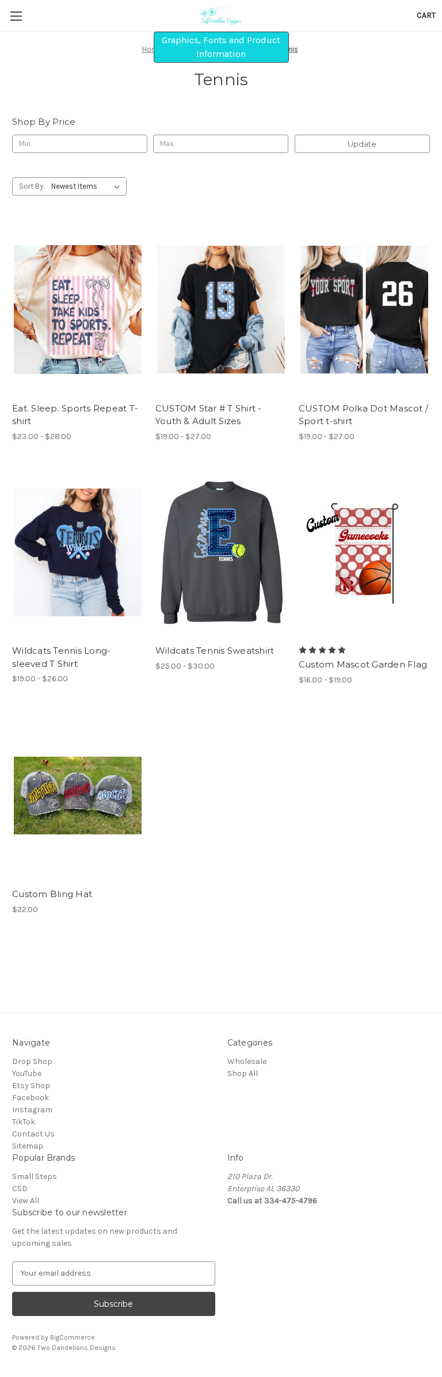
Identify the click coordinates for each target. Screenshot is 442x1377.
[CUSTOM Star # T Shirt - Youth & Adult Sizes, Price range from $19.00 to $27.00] (221, 310)
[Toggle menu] (16, 16)
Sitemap (27, 1146)
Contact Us (33, 1134)
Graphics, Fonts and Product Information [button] (221, 47)
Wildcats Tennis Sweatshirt (215, 650)
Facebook (30, 1098)
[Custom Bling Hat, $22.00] (78, 796)
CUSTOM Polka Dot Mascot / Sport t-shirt (363, 415)
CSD (20, 1188)
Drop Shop (32, 1061)
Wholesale (246, 1061)
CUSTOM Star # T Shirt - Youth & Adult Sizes (208, 415)
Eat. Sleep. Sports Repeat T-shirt (75, 415)
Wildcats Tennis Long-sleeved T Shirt (61, 657)
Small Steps (34, 1176)
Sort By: (32, 186)
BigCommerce (72, 1337)
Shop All (242, 1073)
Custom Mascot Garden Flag (363, 664)
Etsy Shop (31, 1085)
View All (25, 1201)
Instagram (32, 1110)
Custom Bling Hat (52, 893)
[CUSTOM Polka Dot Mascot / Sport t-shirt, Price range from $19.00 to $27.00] (364, 310)
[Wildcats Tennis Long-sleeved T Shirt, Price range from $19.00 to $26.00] (78, 552)
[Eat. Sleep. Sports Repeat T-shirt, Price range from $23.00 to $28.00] (78, 310)
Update (362, 143)
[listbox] (87, 186)
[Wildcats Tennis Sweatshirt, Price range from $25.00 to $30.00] (221, 552)
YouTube (26, 1073)
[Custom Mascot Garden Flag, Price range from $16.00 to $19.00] (364, 552)
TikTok (23, 1122)
